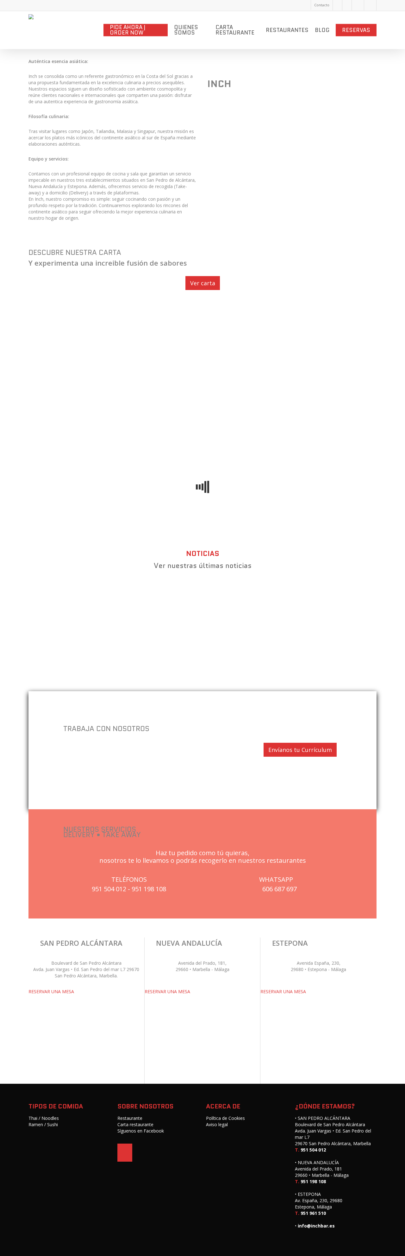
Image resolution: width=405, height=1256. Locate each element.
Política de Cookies (225, 1118)
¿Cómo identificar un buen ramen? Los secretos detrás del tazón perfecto (153, 663)
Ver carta (202, 283)
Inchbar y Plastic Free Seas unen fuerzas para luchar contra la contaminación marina (173, 637)
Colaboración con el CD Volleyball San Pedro (256, 624)
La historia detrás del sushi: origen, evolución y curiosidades (130, 650)
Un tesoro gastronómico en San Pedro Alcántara (110, 585)
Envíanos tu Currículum (300, 750)
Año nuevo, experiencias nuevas (267, 598)
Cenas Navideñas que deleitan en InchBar (99, 611)
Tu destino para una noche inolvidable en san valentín (120, 598)
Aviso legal (217, 1124)
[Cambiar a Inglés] (358, 5)
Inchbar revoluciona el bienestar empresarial (105, 624)
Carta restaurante (135, 1124)
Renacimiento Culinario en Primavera (233, 611)
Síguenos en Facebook (140, 1131)
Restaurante (129, 1118)
